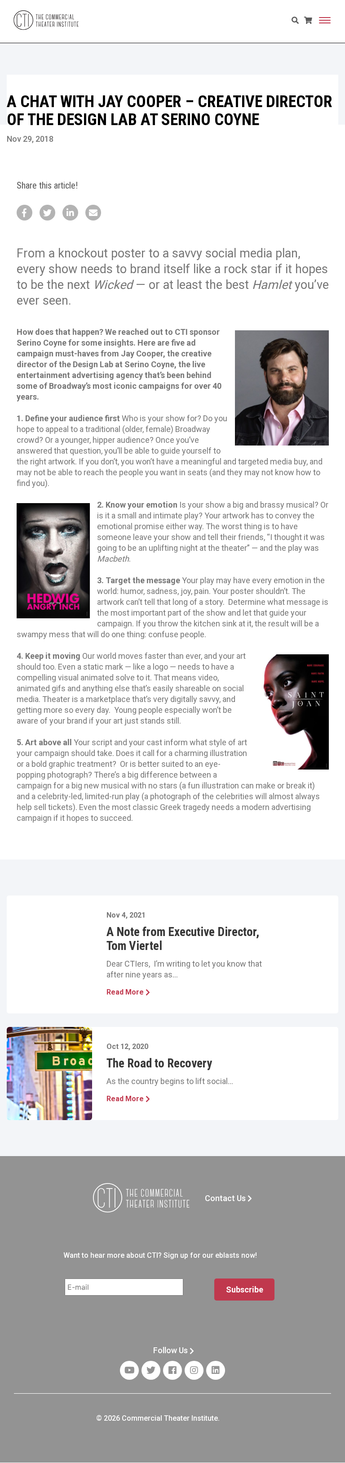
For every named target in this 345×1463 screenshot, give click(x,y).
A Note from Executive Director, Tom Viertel (182, 939)
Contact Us (226, 1198)
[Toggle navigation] (325, 20)
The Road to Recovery (159, 1063)
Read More (126, 992)
